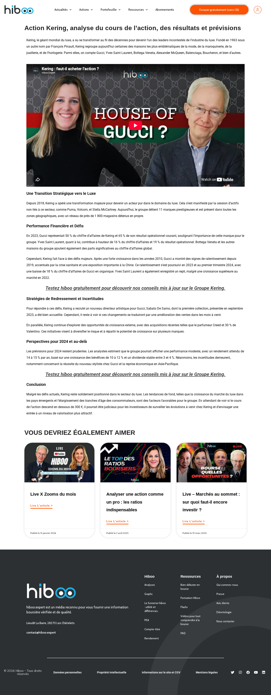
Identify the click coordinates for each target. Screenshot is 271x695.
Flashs (184, 607)
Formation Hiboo (190, 597)
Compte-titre (152, 629)
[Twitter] (232, 672)
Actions (84, 9)
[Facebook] (248, 672)
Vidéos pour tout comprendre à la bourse (190, 620)
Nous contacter (225, 621)
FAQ (183, 633)
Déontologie (224, 612)
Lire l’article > (41, 505)
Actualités (61, 9)
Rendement (151, 638)
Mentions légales (207, 672)
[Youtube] (256, 672)
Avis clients (222, 603)
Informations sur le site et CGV (161, 672)
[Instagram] (240, 672)
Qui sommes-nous (227, 584)
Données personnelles (67, 672)
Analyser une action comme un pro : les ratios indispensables (134, 502)
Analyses (149, 584)
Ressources (136, 9)
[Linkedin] (263, 672)
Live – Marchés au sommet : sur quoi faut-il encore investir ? (211, 502)
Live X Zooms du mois (53, 494)
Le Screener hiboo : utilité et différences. (155, 607)
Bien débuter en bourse (190, 586)
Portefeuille (109, 9)
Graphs (148, 594)
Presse (220, 594)
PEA (146, 620)
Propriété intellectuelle (111, 672)
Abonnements (165, 9)
